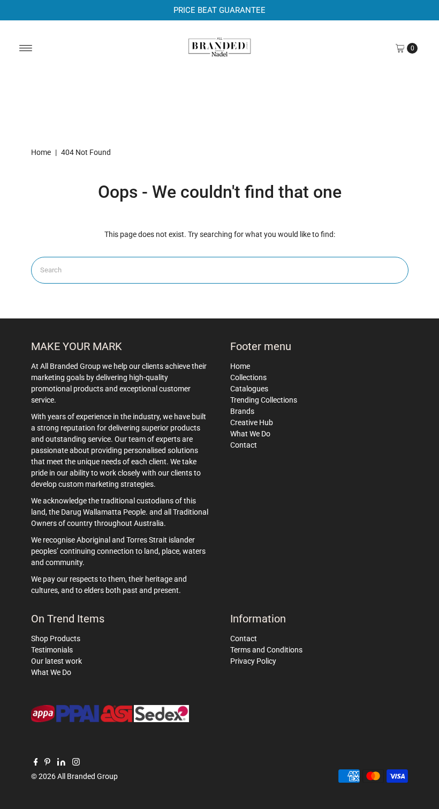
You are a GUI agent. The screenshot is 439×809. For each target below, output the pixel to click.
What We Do (250, 433)
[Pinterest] (47, 763)
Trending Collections (263, 400)
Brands (242, 411)
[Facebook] (36, 763)
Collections (248, 377)
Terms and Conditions (266, 649)
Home (41, 152)
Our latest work (56, 661)
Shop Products (55, 638)
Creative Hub (251, 422)
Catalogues (249, 388)
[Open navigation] (26, 48)
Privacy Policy (253, 661)
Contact (243, 445)
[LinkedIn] (61, 763)
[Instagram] (76, 763)
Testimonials (52, 649)
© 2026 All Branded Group (74, 776)
